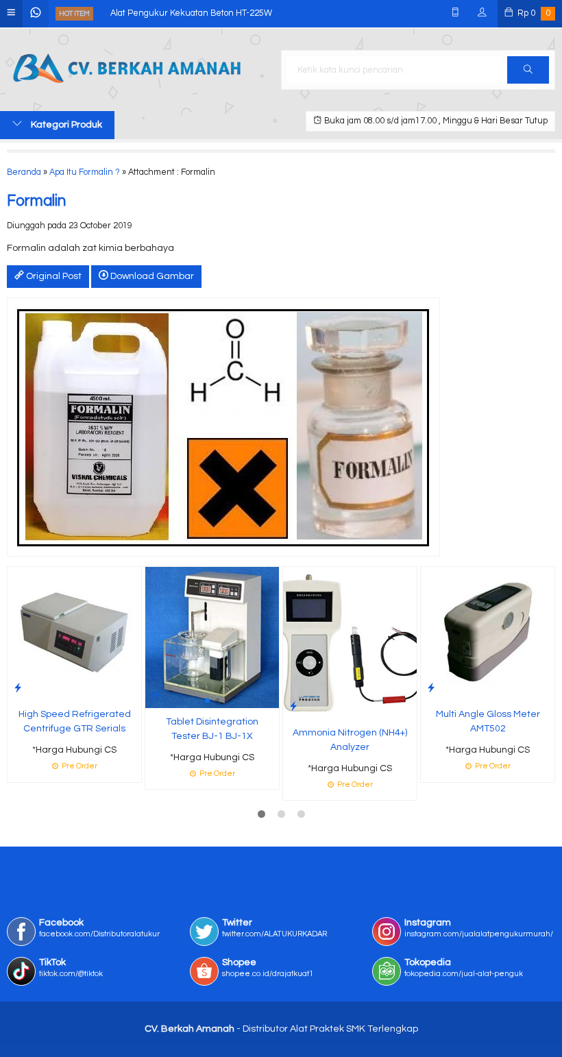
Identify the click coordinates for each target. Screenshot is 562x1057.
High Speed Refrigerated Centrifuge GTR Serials (75, 721)
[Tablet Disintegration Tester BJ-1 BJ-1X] (212, 637)
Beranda (24, 172)
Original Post (53, 276)
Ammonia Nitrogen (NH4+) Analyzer (350, 740)
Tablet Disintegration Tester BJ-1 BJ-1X (212, 729)
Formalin (36, 201)
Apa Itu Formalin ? (84, 172)
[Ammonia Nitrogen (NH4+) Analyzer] (350, 642)
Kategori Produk (65, 125)
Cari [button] (528, 70)
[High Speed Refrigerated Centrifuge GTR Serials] (74, 633)
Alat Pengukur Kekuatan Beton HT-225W (191, 13)
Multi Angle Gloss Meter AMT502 (488, 721)
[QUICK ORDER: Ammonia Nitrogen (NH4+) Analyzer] (293, 706)
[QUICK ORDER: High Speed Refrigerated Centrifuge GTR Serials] (18, 687)
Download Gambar (151, 276)
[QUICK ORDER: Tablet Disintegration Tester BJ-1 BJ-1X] (155, 695)
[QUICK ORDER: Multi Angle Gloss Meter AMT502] (431, 687)
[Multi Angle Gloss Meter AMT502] (487, 633)
